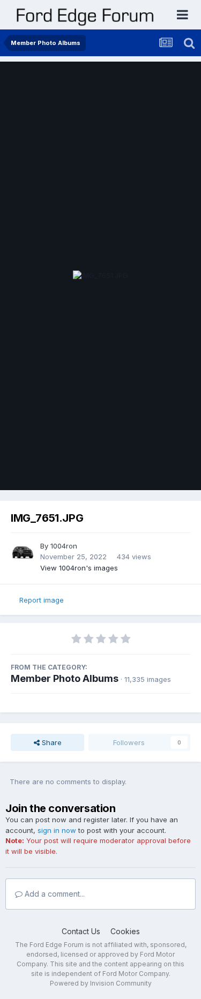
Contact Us (81, 931)
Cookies (125, 931)
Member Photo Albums (64, 678)
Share (51, 742)
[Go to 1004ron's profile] (22, 553)
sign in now (57, 830)
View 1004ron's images (79, 568)
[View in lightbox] (100, 276)
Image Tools (156, 471)
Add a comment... (54, 893)
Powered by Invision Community (101, 983)
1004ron (63, 546)
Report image (41, 600)
